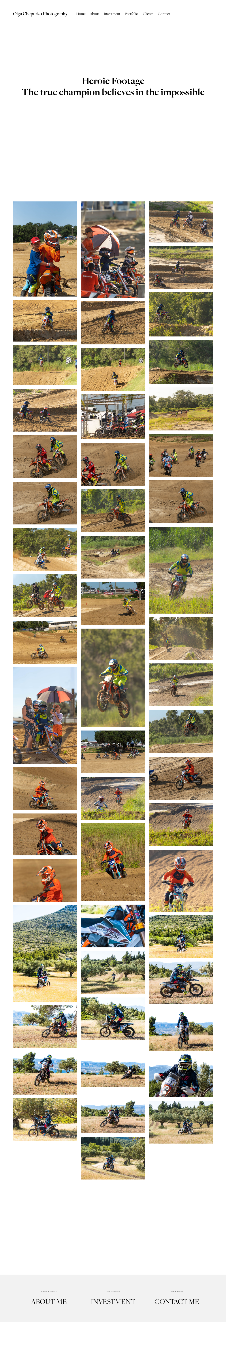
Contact (164, 13)
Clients (148, 13)
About (94, 13)
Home (80, 13)
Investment (112, 13)
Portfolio (131, 13)
